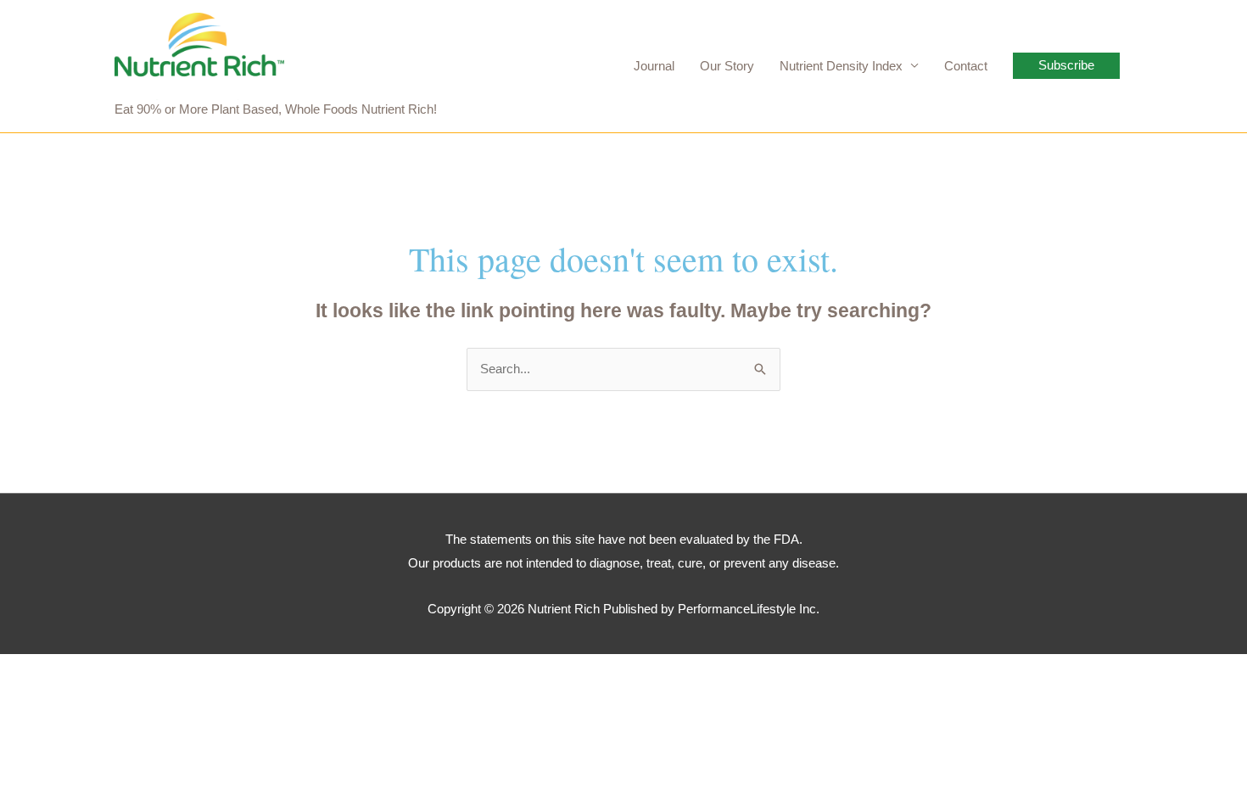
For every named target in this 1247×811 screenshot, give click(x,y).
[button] (1066, 66)
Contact (965, 66)
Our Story (727, 66)
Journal (654, 66)
